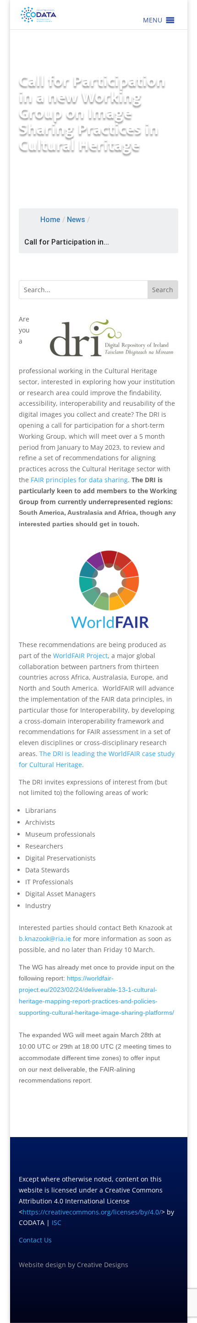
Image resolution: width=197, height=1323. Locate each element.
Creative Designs (102, 1264)
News (76, 219)
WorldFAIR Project (80, 655)
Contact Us (35, 1240)
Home (50, 219)
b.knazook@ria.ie (45, 938)
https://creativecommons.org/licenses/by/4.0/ (91, 1212)
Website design (42, 1264)
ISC (56, 1222)
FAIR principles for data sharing (79, 479)
